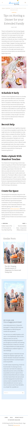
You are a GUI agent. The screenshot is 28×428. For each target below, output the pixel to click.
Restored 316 (16, 425)
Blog (11, 417)
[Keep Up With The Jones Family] (14, 2)
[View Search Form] (2, 2)
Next (23, 258)
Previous (5, 258)
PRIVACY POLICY (19, 417)
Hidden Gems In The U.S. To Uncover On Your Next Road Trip (7, 227)
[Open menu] (25, 3)
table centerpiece (14, 208)
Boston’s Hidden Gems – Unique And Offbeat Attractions (21, 227)
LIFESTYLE (14, 12)
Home (6, 417)
